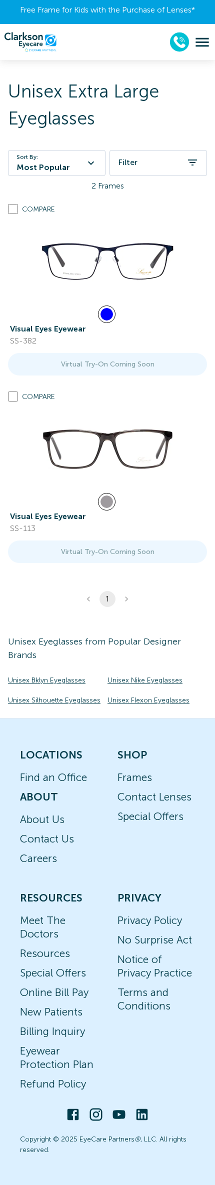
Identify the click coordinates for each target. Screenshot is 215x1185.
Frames (135, 777)
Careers (38, 858)
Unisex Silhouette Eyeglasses (54, 700)
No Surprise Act (155, 940)
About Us (42, 819)
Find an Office (53, 777)
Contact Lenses (155, 796)
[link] (108, 262)
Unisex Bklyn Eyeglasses (47, 680)
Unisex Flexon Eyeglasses (149, 700)
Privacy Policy (150, 920)
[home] (30, 42)
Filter (128, 162)
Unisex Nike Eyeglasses (145, 680)
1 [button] (108, 599)
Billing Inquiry (52, 1031)
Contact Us (47, 838)
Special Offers (151, 816)
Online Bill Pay (54, 992)
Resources (45, 953)
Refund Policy (53, 1084)
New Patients (51, 1012)
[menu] (202, 42)
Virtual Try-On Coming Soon (107, 364)
